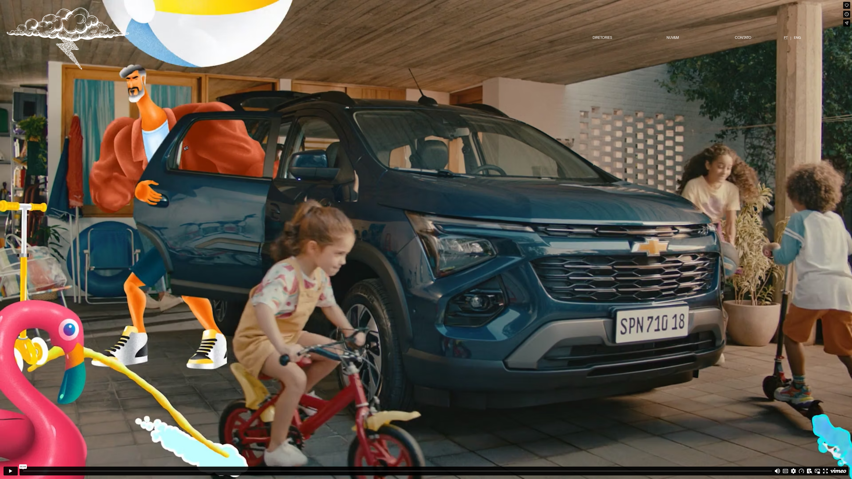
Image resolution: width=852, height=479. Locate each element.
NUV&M (673, 37)
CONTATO (743, 37)
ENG (797, 37)
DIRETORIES (602, 37)
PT (786, 37)
